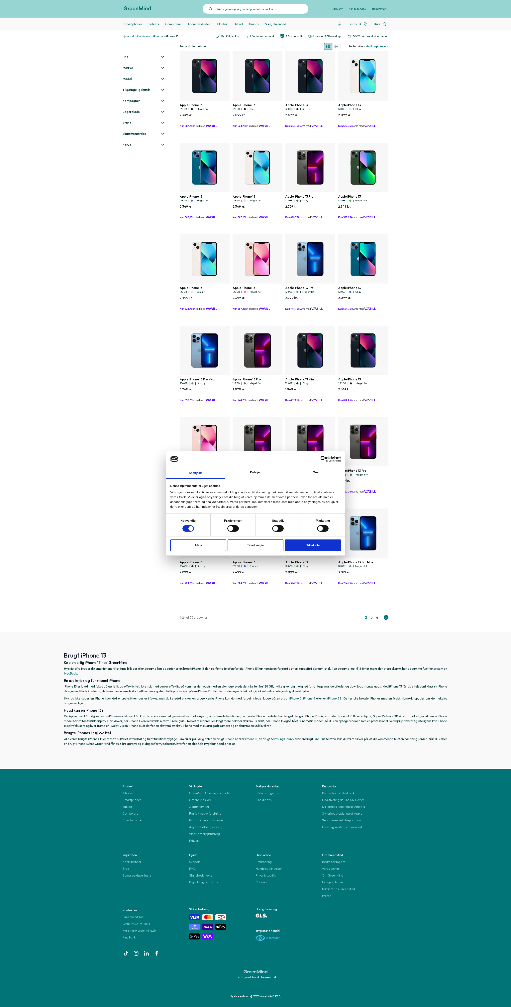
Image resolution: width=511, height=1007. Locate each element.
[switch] (233, 528)
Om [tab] (315, 472)
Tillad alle (313, 545)
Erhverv (338, 9)
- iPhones (157, 36)
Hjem (126, 36)
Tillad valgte (255, 545)
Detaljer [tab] (255, 472)
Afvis (198, 545)
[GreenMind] (137, 8)
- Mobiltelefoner (140, 36)
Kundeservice (357, 9)
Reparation (379, 9)
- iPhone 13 (171, 36)
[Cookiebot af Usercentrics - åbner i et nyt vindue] (323, 459)
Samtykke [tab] (196, 473)
